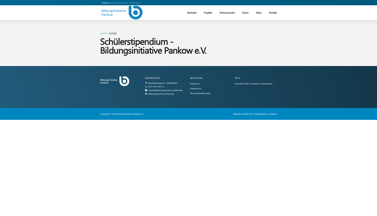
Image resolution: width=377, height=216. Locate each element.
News (259, 12)
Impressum (195, 83)
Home (113, 33)
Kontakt (273, 12)
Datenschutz (195, 88)
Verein (245, 12)
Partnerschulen (227, 12)
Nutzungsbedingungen (200, 93)
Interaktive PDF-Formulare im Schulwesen (253, 83)
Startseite (191, 12)
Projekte (208, 12)
